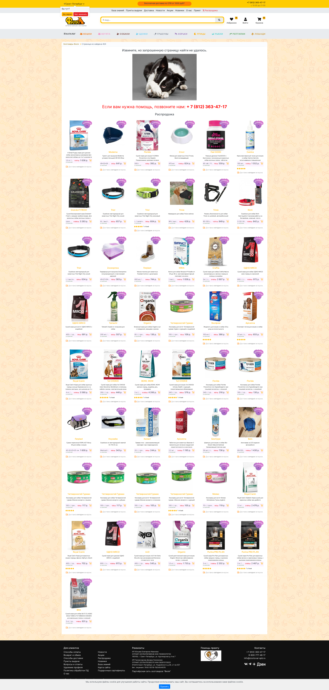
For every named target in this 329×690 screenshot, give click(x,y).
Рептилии (239, 34)
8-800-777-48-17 (257, 655)
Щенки (143, 34)
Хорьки (182, 34)
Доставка (149, 10)
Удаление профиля (73, 667)
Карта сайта (104, 667)
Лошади (260, 34)
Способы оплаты (72, 652)
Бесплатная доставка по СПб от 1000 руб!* (164, 3)
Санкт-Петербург (74, 4)
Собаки (125, 34)
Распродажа (211, 10)
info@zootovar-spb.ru (254, 658)
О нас (189, 10)
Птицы (201, 34)
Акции (170, 10)
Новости (160, 10)
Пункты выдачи (134, 10)
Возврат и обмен (72, 655)
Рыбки (219, 34)
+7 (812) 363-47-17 (255, 652)
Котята (105, 34)
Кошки (87, 34)
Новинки (179, 10)
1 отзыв (146, 226)
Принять (164, 686)
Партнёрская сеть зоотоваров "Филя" (151, 671)
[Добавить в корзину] (90, 160)
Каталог (71, 34)
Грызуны (162, 34)
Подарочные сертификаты (111, 670)
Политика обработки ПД (76, 670)
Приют (197, 10)
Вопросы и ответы (73, 664)
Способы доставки (73, 658)
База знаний (118, 10)
